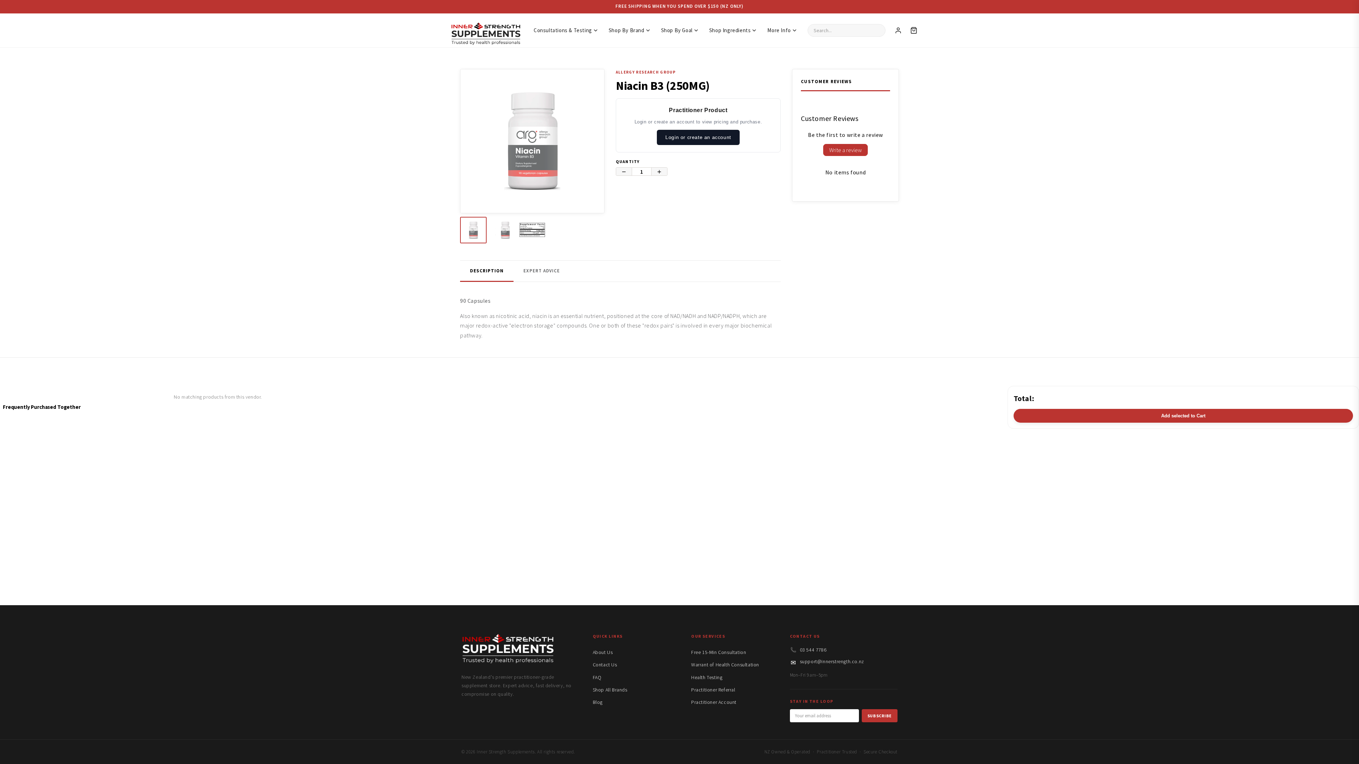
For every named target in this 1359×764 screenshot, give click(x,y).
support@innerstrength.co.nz (832, 661)
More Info (779, 30)
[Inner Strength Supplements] (485, 30)
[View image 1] (473, 230)
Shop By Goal (677, 30)
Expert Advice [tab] (541, 271)
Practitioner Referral (713, 690)
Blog (598, 702)
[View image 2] (502, 230)
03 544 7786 (813, 650)
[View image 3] (532, 230)
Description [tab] (487, 271)
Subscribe (879, 715)
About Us (603, 652)
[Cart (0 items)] (914, 30)
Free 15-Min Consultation (718, 652)
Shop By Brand (626, 30)
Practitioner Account (713, 702)
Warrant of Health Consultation (725, 664)
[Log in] (898, 30)
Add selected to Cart (1183, 415)
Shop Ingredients (730, 30)
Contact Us (605, 664)
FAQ (597, 677)
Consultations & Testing (563, 30)
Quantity (628, 161)
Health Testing (706, 677)
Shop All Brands (610, 690)
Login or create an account (698, 137)
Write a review (845, 150)
